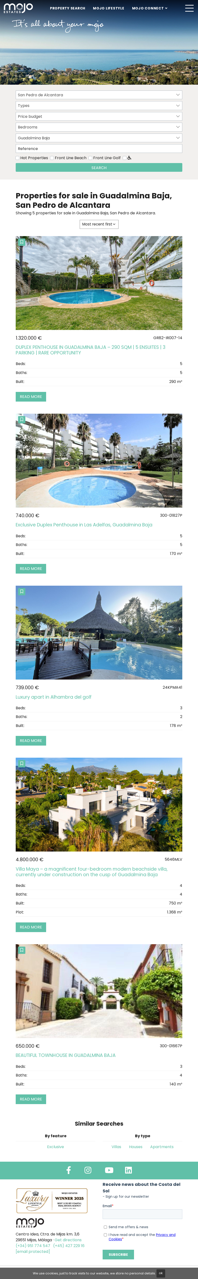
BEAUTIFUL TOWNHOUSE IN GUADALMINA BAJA (66, 1055)
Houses (135, 1147)
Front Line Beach (70, 158)
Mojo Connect (148, 8)
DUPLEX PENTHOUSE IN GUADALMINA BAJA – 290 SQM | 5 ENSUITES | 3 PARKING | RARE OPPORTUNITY (90, 350)
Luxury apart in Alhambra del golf (54, 697)
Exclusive (55, 1147)
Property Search (67, 8)
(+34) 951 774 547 (33, 1246)
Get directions (68, 1240)
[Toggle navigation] (189, 8)
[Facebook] (68, 1171)
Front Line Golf (107, 158)
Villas (116, 1147)
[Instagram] (88, 1171)
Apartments (162, 1147)
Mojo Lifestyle (108, 8)
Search (99, 168)
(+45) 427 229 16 (69, 1246)
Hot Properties (34, 158)
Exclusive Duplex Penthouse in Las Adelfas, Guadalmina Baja (84, 525)
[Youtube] (109, 1171)
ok (161, 1273)
